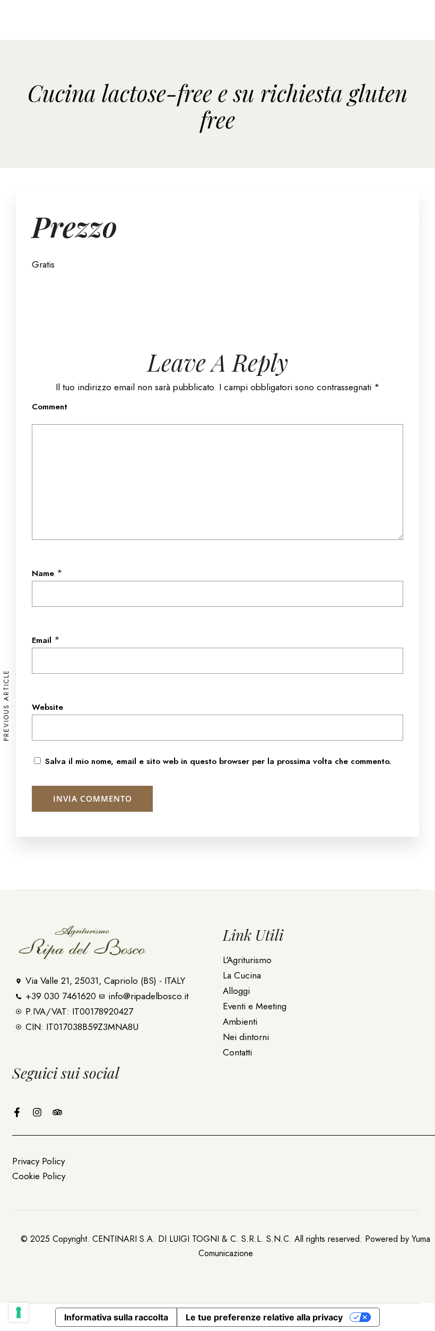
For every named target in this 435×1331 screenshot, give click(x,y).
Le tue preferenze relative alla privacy (264, 1317)
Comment (49, 407)
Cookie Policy (38, 1176)
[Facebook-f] (17, 1112)
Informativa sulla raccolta (116, 1317)
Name (43, 573)
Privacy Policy (38, 1161)
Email (41, 640)
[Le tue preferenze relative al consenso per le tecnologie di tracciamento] (18, 1312)
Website (47, 707)
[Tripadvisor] (57, 1112)
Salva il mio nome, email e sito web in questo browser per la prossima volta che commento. (218, 761)
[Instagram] (37, 1112)
